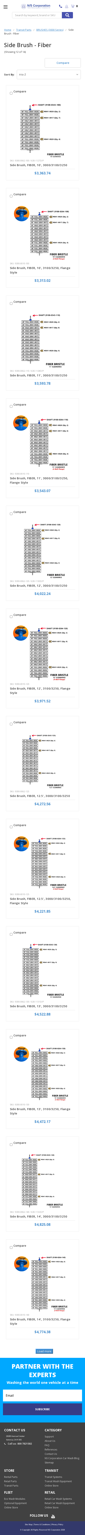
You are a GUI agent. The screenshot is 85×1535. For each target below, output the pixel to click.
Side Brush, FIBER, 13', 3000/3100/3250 (38, 1006)
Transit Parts (11, 1485)
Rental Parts (10, 1477)
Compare (63, 63)
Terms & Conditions (41, 1525)
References (51, 1449)
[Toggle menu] (5, 6)
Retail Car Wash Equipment (60, 1503)
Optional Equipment (15, 1503)
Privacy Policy (57, 1525)
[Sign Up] (66, 7)
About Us (50, 1441)
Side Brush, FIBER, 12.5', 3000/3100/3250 (40, 796)
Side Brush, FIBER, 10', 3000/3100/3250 (38, 165)
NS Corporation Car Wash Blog (62, 1458)
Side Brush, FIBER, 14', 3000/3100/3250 (38, 1216)
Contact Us (51, 1454)
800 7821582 (61, 6)
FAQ (47, 1445)
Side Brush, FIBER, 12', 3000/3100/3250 (38, 585)
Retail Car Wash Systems (58, 1499)
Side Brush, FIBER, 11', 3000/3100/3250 (38, 375)
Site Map (28, 1525)
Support (49, 1436)
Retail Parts (10, 1481)
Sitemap (49, 1462)
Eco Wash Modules (14, 1499)
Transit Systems (53, 1477)
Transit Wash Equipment (58, 1481)
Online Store (52, 1485)
